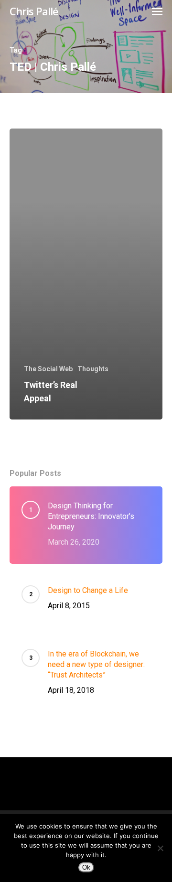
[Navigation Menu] (157, 11)
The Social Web (48, 369)
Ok (86, 867)
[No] (160, 848)
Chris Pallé (34, 11)
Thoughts (92, 369)
